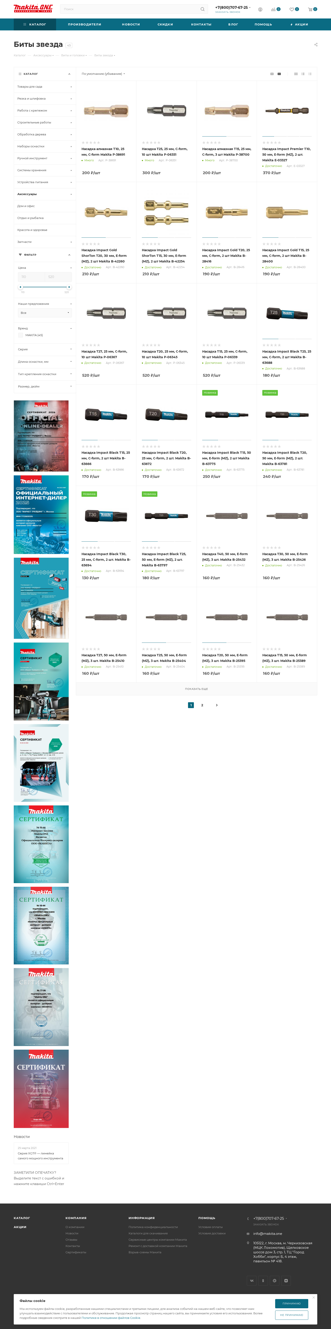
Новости (22, 1137)
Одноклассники (263, 1281)
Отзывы (71, 1239)
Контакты (73, 1246)
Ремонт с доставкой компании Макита (158, 1246)
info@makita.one (267, 1233)
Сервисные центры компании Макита (158, 1239)
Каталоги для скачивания (148, 1233)
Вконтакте (251, 1281)
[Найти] (202, 9)
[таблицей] (310, 74)
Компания (76, 1218)
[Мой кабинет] (260, 10)
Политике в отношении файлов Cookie (111, 1318)
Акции (20, 1227)
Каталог (22, 1218)
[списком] (303, 74)
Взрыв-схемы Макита (145, 1252)
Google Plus (274, 1281)
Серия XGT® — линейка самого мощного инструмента (40, 1155)
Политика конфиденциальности (153, 1227)
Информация (142, 1218)
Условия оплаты (210, 1227)
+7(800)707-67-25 (231, 7)
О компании (75, 1227)
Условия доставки (212, 1233)
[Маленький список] (272, 74)
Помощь (206, 1218)
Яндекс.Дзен (286, 1281)
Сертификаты (76, 1252)
